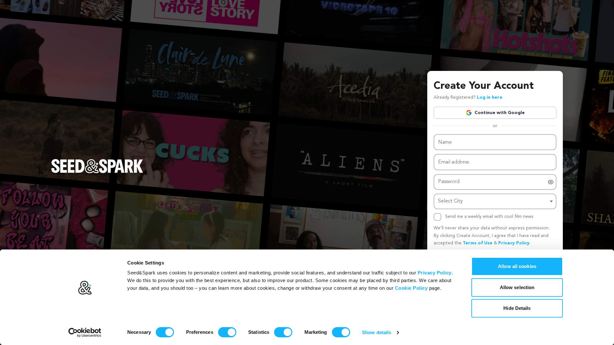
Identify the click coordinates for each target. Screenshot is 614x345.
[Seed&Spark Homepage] (97, 172)
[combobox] (495, 201)
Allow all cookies (517, 266)
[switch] (227, 332)
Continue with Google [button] (500, 113)
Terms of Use (477, 243)
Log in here (489, 97)
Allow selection (517, 287)
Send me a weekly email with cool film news (489, 216)
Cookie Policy (411, 288)
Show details (376, 332)
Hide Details (517, 308)
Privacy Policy (435, 272)
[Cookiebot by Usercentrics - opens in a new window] (85, 332)
